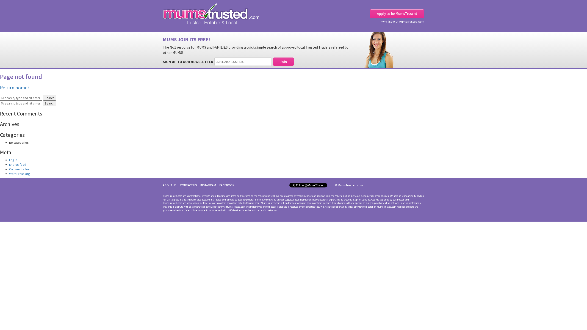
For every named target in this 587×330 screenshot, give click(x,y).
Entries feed (17, 164)
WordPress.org (19, 174)
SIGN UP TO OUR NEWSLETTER (188, 61)
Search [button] (49, 98)
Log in (13, 160)
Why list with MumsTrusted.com (402, 21)
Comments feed (20, 169)
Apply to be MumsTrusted (397, 13)
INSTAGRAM (208, 185)
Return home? (15, 88)
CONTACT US (188, 185)
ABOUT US (170, 185)
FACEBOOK (226, 185)
